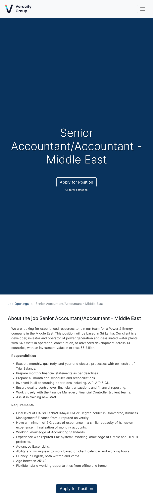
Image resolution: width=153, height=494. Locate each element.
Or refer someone (76, 189)
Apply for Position (76, 182)
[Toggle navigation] (142, 9)
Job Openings (18, 304)
